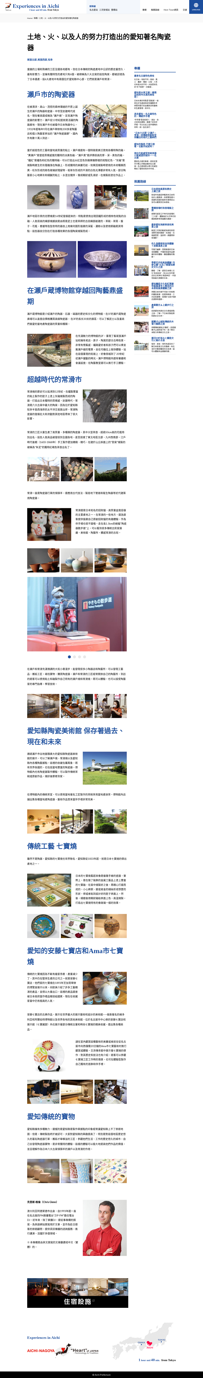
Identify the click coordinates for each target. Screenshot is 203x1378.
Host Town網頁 (171, 9)
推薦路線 (155, 9)
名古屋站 (93, 9)
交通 (185, 9)
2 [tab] (74, 656)
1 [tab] (69, 656)
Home (29, 18)
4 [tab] (84, 656)
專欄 (144, 9)
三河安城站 (104, 9)
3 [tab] (79, 656)
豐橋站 (114, 9)
